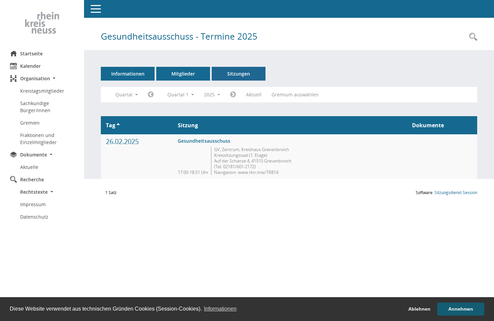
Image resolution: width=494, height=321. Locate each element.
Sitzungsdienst (456, 192)
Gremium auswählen (295, 94)
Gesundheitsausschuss (204, 141)
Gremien (30, 123)
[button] (42, 78)
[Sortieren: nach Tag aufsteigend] (118, 125)
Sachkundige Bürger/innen (35, 106)
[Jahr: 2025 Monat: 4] (233, 95)
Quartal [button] (124, 94)
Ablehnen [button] (419, 309)
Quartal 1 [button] (178, 94)
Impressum (33, 204)
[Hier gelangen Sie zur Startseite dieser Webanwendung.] (42, 23)
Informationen (128, 74)
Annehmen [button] (460, 309)
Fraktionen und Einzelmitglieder (38, 138)
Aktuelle (29, 167)
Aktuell (253, 94)
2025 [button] (210, 94)
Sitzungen (238, 74)
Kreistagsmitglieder (42, 91)
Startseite (31, 53)
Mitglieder (183, 74)
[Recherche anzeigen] (471, 37)
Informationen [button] (220, 309)
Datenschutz (34, 217)
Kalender (30, 66)
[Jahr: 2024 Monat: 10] (151, 95)
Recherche (32, 179)
